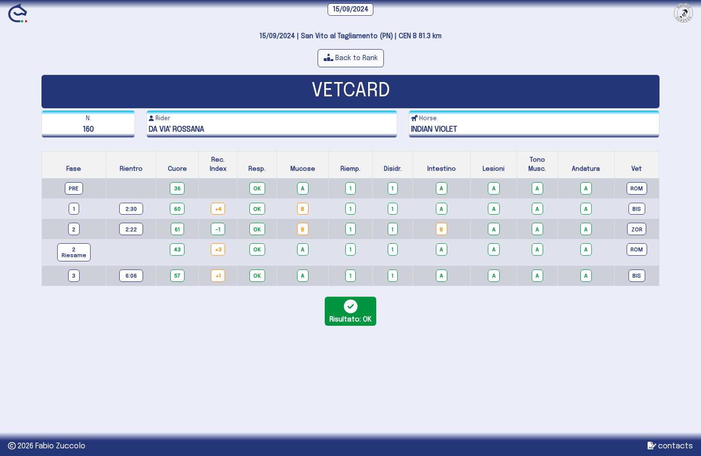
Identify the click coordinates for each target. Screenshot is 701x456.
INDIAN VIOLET (434, 129)
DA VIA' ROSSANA (176, 129)
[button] (351, 58)
